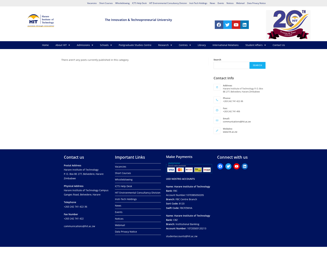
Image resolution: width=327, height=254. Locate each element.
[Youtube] (236, 24)
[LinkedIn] (245, 166)
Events (221, 3)
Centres (183, 45)
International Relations (226, 45)
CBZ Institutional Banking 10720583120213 (188, 222)
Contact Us (279, 45)
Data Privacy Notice (256, 3)
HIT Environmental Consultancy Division (168, 3)
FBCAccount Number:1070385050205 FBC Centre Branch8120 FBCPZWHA (188, 197)
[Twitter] (227, 24)
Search (217, 59)
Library (202, 45)
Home (45, 45)
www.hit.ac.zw (230, 131)
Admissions (83, 45)
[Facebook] (219, 24)
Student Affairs (254, 45)
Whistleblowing (122, 3)
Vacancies (92, 3)
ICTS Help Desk (139, 3)
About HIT (61, 45)
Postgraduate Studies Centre (135, 45)
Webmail (240, 3)
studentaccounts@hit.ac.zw (181, 236)
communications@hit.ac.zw (237, 121)
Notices (230, 3)
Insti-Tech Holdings (198, 3)
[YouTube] (236, 166)
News (212, 3)
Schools (104, 45)
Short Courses (106, 3)
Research (163, 45)
